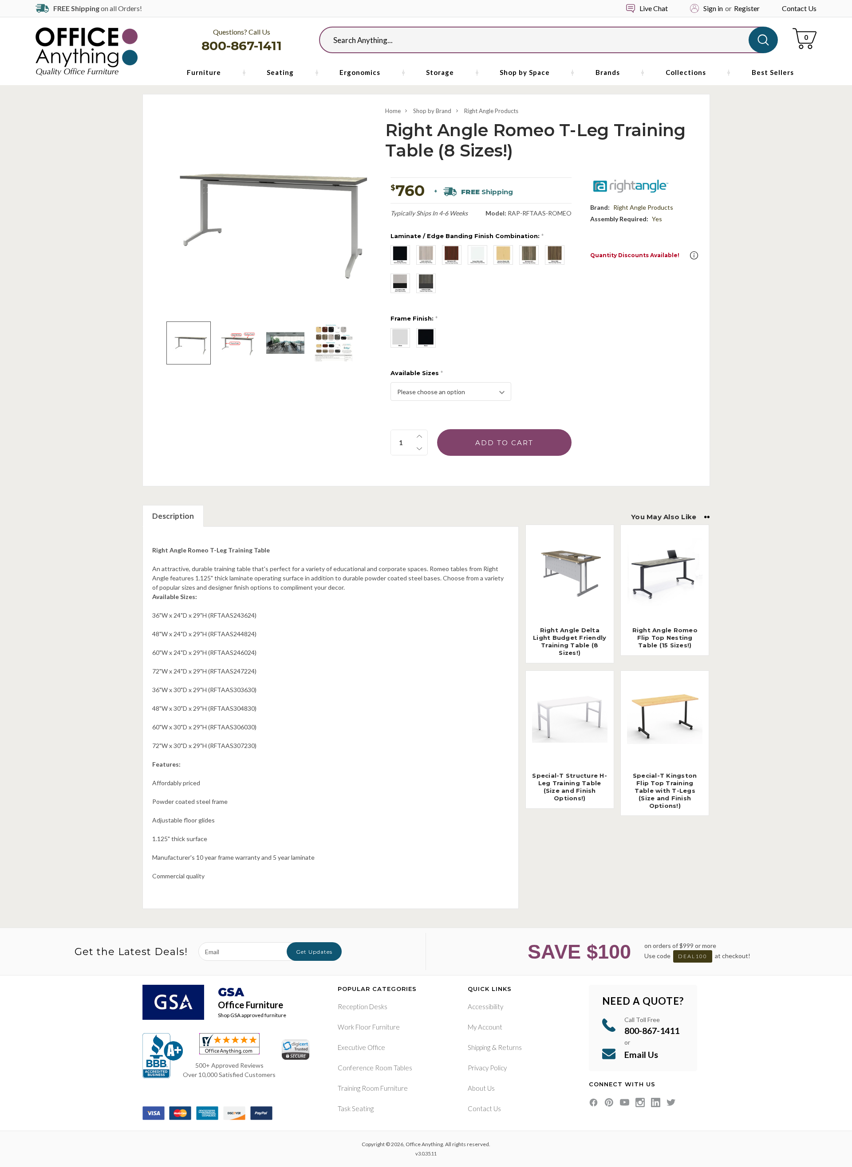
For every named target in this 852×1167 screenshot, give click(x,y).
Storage (440, 72)
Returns (510, 1047)
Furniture (204, 72)
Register (747, 8)
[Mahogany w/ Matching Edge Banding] (452, 255)
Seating (280, 72)
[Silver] (400, 338)
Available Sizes (416, 372)
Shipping (479, 1047)
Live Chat (653, 8)
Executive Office (361, 1047)
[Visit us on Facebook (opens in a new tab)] (593, 1102)
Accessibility (485, 1006)
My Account (485, 1027)
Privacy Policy (487, 1068)
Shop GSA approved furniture (252, 1015)
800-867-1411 (241, 45)
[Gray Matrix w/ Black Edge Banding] (400, 283)
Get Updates (314, 951)
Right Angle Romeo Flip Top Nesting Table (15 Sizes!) (665, 638)
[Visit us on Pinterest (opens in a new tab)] (609, 1102)
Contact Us (799, 8)
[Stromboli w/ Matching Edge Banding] (529, 255)
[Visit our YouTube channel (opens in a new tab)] (624, 1102)
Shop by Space (525, 72)
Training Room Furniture (373, 1088)
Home (393, 110)
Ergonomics (359, 72)
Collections (686, 72)
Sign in (713, 8)
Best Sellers (773, 72)
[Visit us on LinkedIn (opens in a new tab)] (655, 1102)
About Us (481, 1088)
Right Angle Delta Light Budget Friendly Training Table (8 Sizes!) (569, 641)
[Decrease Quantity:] (419, 449)
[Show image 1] (188, 343)
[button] (694, 255)
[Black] (426, 338)
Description (173, 516)
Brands (608, 72)
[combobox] (541, 40)
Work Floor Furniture (369, 1027)
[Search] (763, 40)
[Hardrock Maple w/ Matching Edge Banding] (503, 255)
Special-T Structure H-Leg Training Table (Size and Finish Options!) (569, 787)
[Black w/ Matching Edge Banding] (400, 255)
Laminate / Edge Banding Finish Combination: (467, 235)
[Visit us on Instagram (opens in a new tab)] (640, 1102)
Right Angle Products (491, 110)
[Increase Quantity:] (419, 436)
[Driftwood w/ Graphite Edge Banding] (426, 283)
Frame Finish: (414, 318)
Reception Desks (362, 1006)
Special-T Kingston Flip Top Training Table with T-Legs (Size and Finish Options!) (665, 790)
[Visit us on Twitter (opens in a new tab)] (671, 1102)
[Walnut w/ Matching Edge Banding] (554, 255)
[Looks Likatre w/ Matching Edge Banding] (426, 255)
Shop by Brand (432, 110)
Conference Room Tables (375, 1068)
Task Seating (356, 1108)
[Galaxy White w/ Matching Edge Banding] (477, 255)
